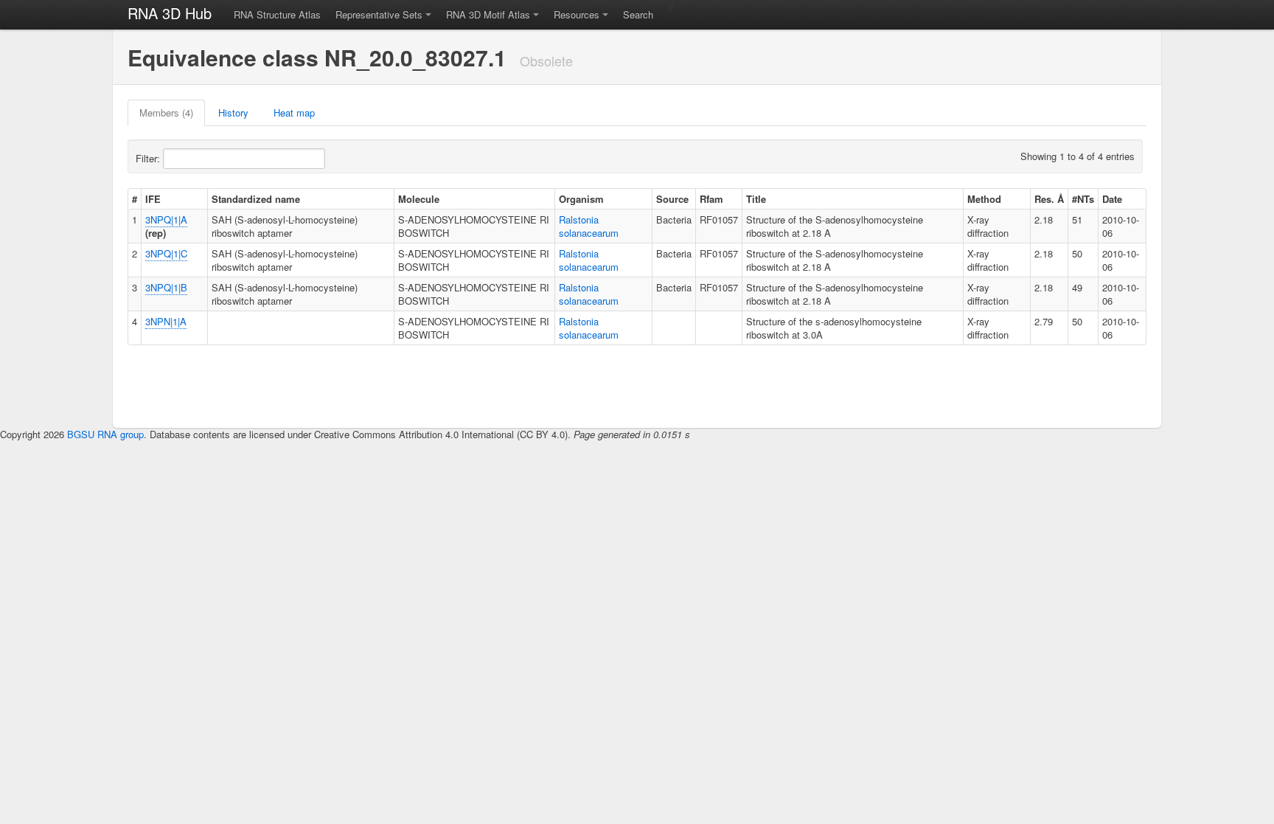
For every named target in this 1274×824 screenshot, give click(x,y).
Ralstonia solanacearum (589, 226)
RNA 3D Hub (170, 13)
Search (638, 14)
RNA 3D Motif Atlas (488, 14)
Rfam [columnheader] (711, 199)
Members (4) (166, 112)
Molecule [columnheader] (418, 199)
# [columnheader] (134, 199)
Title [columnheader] (756, 199)
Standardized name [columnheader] (256, 199)
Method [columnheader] (984, 199)
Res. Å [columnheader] (1049, 199)
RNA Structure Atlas (277, 14)
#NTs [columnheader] (1083, 199)
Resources (576, 14)
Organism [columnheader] (581, 199)
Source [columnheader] (672, 199)
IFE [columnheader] (153, 199)
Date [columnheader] (1112, 199)
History (233, 112)
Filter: (149, 158)
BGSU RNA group (105, 434)
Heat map (294, 112)
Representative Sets (378, 14)
